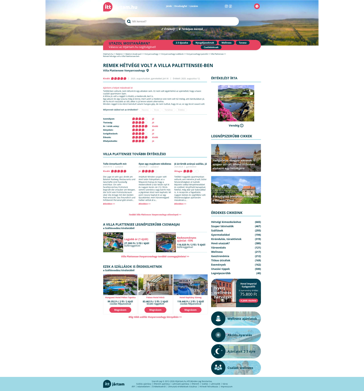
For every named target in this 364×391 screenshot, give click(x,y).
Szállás (205, 383)
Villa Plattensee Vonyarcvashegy (124, 70)
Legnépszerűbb (219, 156)
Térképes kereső (192, 29)
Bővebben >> (109, 203)
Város (225, 383)
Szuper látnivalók (220, 154)
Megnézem (120, 309)
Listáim (194, 6)
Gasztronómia (220, 256)
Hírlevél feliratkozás (208, 386)
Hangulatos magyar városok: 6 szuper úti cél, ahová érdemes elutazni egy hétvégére (234, 164)
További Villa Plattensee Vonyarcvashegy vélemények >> (155, 214)
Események (218, 264)
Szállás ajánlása (143, 383)
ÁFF (133, 386)
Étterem (195, 383)
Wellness (226, 42)
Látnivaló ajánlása (180, 383)
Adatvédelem (143, 386)
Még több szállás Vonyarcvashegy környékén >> (155, 317)
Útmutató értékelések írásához (182, 386)
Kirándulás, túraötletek (226, 239)
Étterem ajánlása (162, 383)
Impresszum (226, 386)
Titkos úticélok (249, 190)
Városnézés (218, 247)
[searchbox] (182, 21)
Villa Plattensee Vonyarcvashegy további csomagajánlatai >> (155, 256)
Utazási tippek (249, 154)
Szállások (217, 230)
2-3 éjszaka (182, 42)
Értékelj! (169, 29)
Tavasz (243, 42)
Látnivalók (215, 383)
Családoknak (211, 47)
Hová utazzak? (235, 154)
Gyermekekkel (220, 234)
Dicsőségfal (180, 6)
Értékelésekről (159, 386)
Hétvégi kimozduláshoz (243, 152)
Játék (169, 6)
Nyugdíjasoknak (205, 42)
